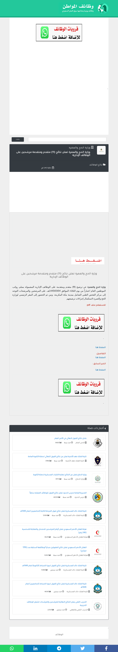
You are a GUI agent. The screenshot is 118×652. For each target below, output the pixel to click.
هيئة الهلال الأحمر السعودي (76, 537)
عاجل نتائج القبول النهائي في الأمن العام (70, 439)
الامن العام (79, 443)
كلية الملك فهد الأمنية (74, 461)
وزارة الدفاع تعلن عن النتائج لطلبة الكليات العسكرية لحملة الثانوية (59, 475)
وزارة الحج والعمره (79, 148)
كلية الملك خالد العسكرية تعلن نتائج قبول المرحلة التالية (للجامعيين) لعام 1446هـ (53, 511)
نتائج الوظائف (96, 165)
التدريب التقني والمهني (78, 610)
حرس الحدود (79, 497)
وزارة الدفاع (79, 479)
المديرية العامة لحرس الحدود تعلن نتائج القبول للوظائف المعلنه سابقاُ (58, 493)
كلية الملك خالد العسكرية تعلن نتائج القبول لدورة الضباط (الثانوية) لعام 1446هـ (54, 566)
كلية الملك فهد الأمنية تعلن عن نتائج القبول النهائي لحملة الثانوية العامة (57, 457)
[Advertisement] (59, 67)
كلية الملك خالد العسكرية (73, 516)
